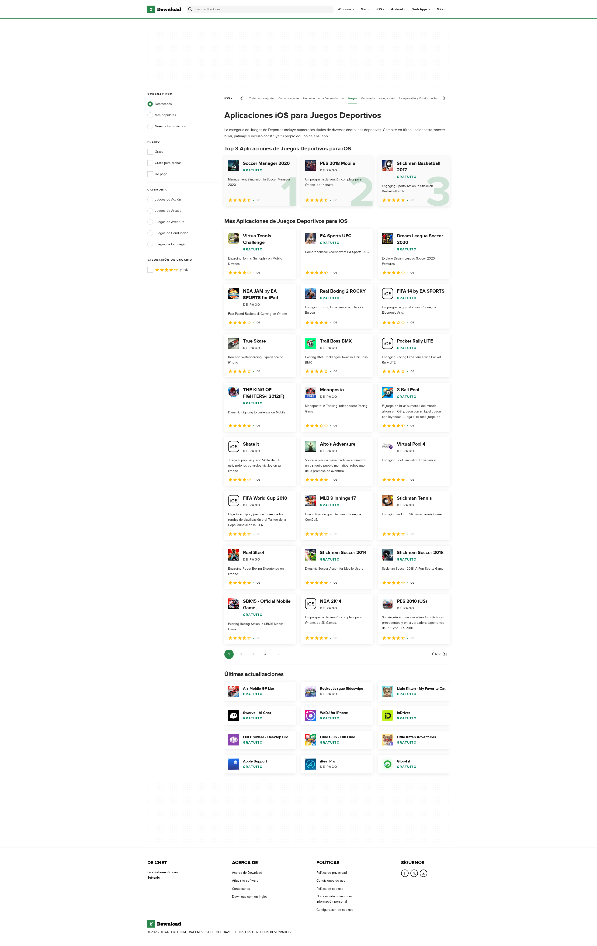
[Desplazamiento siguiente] (444, 98)
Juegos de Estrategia (170, 244)
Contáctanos (241, 889)
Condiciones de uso (330, 881)
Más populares (165, 115)
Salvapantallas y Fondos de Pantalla (421, 98)
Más (440, 9)
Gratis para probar (168, 163)
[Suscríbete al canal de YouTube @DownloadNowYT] (423, 873)
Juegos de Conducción (171, 233)
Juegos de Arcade (168, 211)
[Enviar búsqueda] (190, 9)
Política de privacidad (331, 873)
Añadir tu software (245, 881)
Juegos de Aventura (169, 222)
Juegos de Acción (168, 199)
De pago (161, 174)
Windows (344, 9)
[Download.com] (164, 9)
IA (342, 98)
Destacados (163, 104)
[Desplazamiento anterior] (241, 98)
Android (397, 9)
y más (184, 270)
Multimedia (368, 98)
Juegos (352, 98)
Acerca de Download (247, 873)
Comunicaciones (288, 98)
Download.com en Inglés (249, 897)
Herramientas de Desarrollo (320, 98)
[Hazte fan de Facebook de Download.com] (405, 873)
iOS (379, 9)
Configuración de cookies (334, 909)
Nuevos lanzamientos (170, 126)
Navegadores (386, 98)
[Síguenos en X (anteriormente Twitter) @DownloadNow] (414, 873)
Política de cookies (329, 889)
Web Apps (419, 9)
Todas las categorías (262, 98)
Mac (364, 9)
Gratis (159, 152)
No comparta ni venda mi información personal (334, 899)
